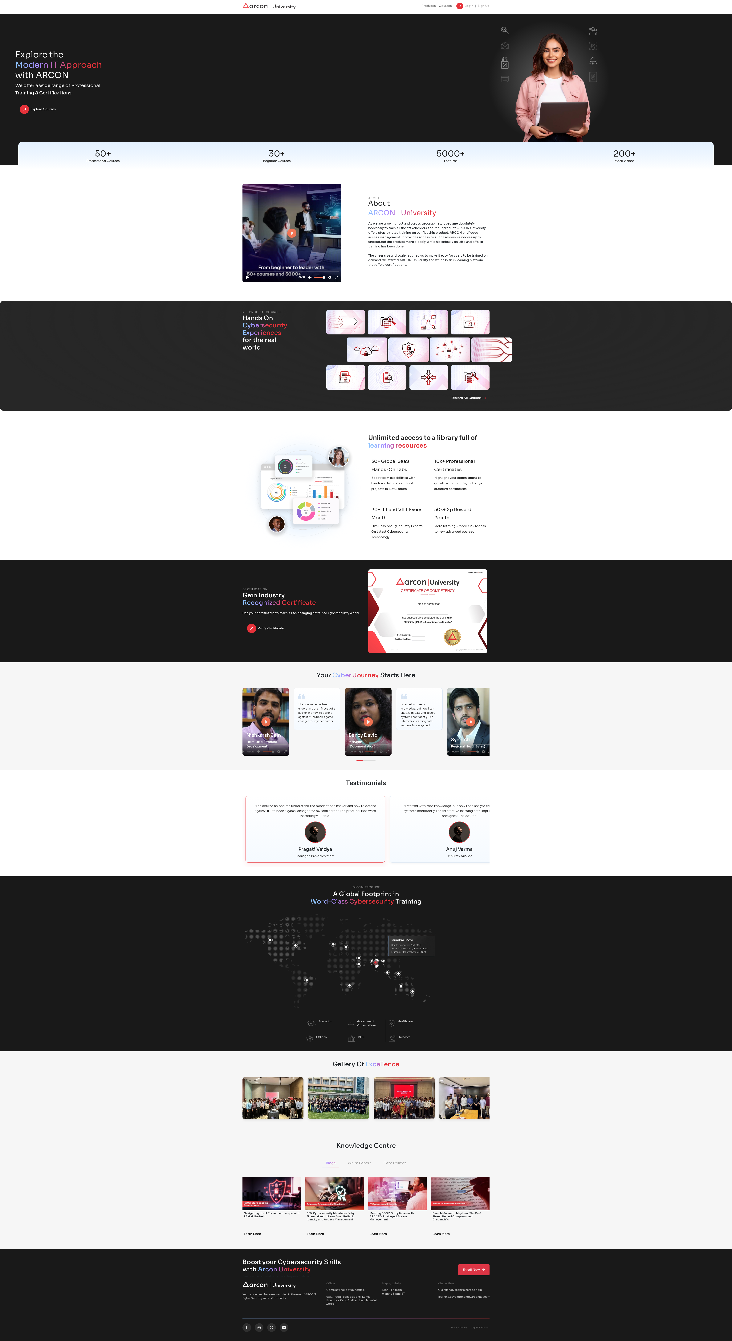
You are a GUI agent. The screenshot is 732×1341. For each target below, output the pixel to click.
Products (428, 6)
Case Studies (395, 1163)
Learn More (252, 1234)
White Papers (359, 1163)
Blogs (331, 1163)
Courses (445, 6)
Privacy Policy (459, 1327)
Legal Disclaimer (480, 1327)
